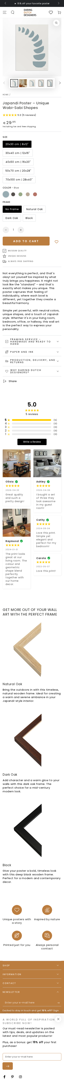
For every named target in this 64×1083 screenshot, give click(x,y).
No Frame (12, 209)
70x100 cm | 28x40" (19, 179)
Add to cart (26, 241)
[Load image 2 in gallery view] (23, 83)
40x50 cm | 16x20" (18, 162)
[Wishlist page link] (51, 12)
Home (6, 94)
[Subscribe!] (59, 1003)
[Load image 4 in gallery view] (41, 83)
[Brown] (13, 194)
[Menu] (4, 12)
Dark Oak (12, 218)
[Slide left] (6, 3)
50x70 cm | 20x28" (18, 171)
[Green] (20, 194)
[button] (12, 12)
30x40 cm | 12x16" (18, 153)
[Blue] (6, 194)
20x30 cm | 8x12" (17, 144)
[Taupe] (28, 194)
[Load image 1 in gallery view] (14, 83)
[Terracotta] (35, 194)
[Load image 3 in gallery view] (32, 83)
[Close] (58, 1019)
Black (29, 218)
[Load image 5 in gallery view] (50, 83)
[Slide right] (58, 3)
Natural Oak (34, 209)
